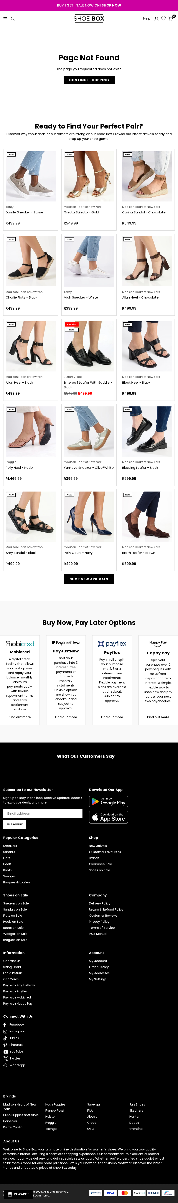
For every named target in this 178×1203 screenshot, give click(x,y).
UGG (90, 1129)
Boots (7, 870)
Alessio (92, 1116)
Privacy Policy (99, 921)
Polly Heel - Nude (19, 467)
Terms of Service (102, 928)
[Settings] (156, 18)
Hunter (134, 1116)
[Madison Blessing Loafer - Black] (147, 431)
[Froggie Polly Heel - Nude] (31, 431)
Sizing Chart (12, 967)
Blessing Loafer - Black (140, 467)
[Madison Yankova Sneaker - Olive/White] (89, 431)
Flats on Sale (12, 915)
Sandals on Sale (15, 909)
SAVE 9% (72, 324)
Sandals (9, 852)
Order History (99, 967)
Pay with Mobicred (17, 997)
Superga (93, 1104)
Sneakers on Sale (16, 903)
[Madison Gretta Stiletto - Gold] (89, 176)
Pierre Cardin (13, 1127)
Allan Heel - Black (19, 382)
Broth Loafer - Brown (138, 552)
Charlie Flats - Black (21, 297)
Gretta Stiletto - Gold (81, 212)
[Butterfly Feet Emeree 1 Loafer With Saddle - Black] (89, 346)
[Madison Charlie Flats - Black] (31, 261)
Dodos (134, 1122)
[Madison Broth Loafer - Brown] (147, 517)
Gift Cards (11, 979)
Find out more (20, 717)
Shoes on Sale (99, 870)
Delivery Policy (99, 903)
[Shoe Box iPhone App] (108, 820)
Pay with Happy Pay (18, 1003)
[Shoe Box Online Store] (89, 18)
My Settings (98, 979)
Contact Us (11, 961)
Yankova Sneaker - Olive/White (89, 467)
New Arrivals (98, 846)
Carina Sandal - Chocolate (144, 212)
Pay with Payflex (15, 991)
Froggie (50, 1122)
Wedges (9, 876)
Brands (94, 858)
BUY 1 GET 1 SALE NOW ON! (89, 5)
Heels (7, 864)
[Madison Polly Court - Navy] (89, 517)
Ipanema (10, 1121)
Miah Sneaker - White (81, 297)
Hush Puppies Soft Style (21, 1115)
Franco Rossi (54, 1110)
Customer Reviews (103, 915)
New (11, 154)
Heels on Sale (13, 921)
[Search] (13, 18)
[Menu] (5, 18)
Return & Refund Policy (106, 909)
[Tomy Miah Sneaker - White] (89, 261)
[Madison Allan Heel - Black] (31, 346)
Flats (6, 858)
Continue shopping (89, 80)
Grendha (136, 1129)
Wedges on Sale (15, 934)
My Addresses (99, 973)
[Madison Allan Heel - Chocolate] (147, 261)
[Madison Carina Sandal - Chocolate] (147, 176)
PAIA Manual (98, 934)
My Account (98, 961)
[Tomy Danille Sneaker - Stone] (31, 176)
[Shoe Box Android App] (108, 804)
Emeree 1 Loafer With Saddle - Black (88, 385)
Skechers (136, 1110)
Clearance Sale (100, 864)
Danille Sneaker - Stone (24, 212)
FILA (90, 1110)
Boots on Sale (13, 928)
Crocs (91, 1122)
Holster (50, 1116)
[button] (170, 18)
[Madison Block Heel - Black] (147, 346)
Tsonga (51, 1129)
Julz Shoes (137, 1104)
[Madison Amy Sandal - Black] (31, 517)
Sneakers (10, 846)
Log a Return (12, 973)
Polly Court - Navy (78, 552)
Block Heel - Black (136, 382)
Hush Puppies (55, 1104)
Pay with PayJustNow (19, 985)
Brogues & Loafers (17, 882)
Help (146, 18)
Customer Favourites (105, 852)
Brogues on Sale (15, 940)
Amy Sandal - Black (21, 552)
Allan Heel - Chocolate (140, 297)
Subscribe (15, 824)
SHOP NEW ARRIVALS (89, 579)
